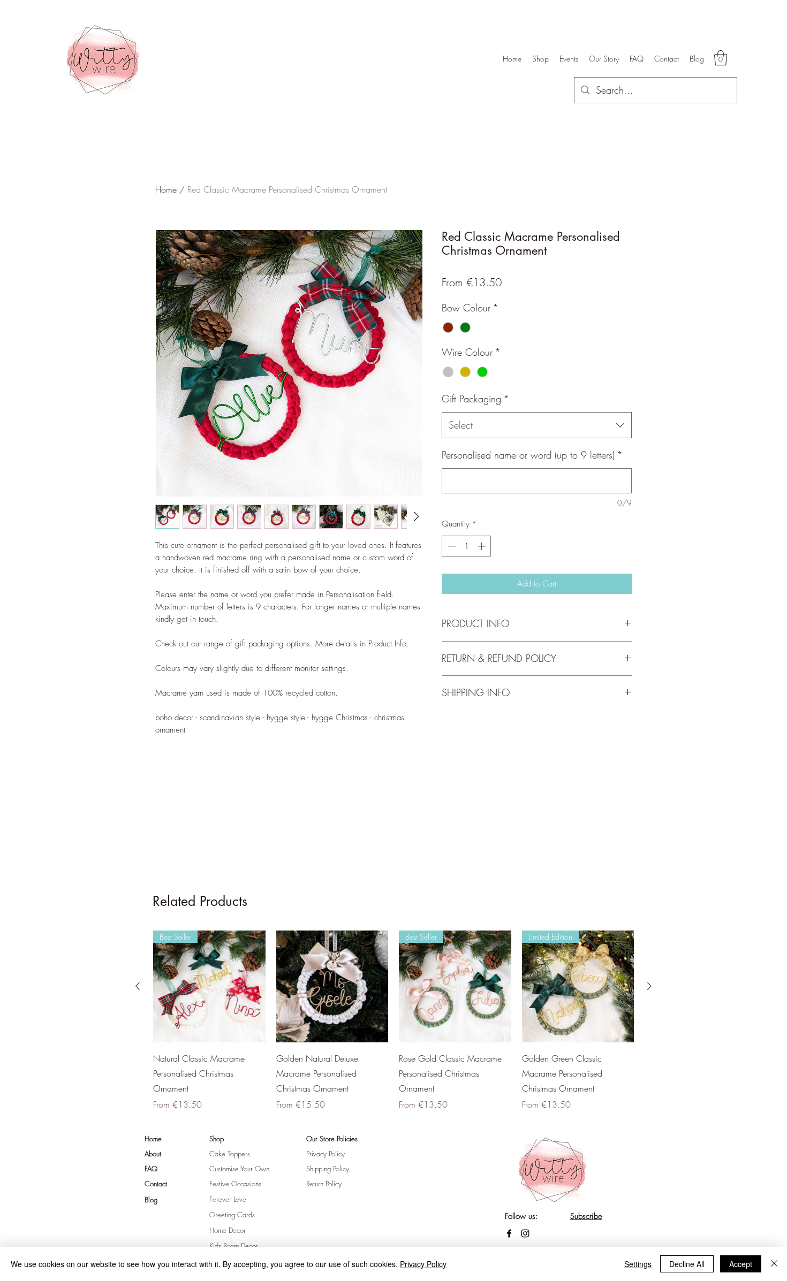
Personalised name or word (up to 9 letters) (532, 454)
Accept (740, 1264)
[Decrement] (450, 546)
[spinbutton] (466, 546)
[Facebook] (509, 1233)
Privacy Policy (423, 1264)
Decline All (687, 1264)
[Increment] (482, 546)
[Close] (774, 1263)
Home (166, 189)
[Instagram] (525, 1233)
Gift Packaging (475, 398)
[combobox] (537, 425)
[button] (720, 58)
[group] (393, 1021)
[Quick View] (332, 987)
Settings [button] (638, 1264)
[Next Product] (649, 986)
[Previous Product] (137, 986)
